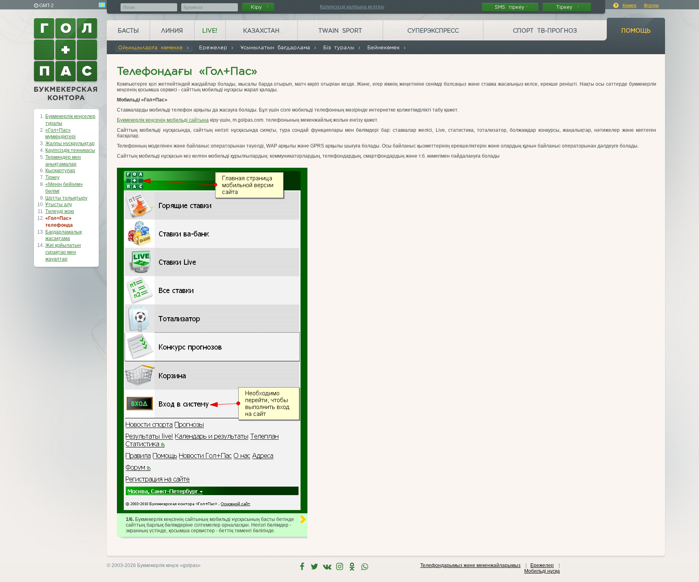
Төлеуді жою (59, 211)
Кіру (258, 7)
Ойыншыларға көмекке (152, 47)
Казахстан (261, 30)
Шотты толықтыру (66, 198)
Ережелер (215, 47)
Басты (128, 30)
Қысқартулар (60, 170)
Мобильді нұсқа (542, 571)
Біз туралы (340, 47)
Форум (651, 5)
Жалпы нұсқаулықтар (70, 143)
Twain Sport (340, 30)
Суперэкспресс (433, 30)
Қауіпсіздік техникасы (70, 150)
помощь (635, 30)
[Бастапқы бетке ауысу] (66, 59)
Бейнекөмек (385, 47)
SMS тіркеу (509, 7)
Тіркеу (566, 7)
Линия (172, 30)
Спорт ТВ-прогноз (545, 30)
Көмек (629, 5)
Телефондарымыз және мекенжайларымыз (470, 565)
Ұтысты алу (58, 204)
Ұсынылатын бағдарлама (276, 47)
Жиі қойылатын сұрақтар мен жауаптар (63, 252)
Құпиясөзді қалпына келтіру (352, 7)
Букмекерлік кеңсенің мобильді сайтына (163, 120)
